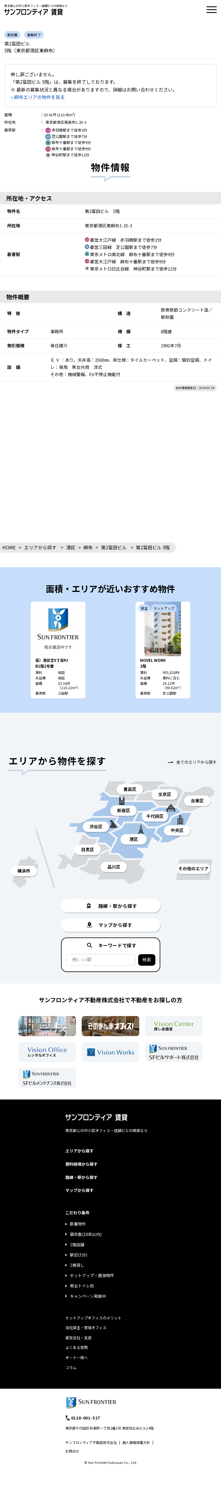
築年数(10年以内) (86, 1234)
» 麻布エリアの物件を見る (38, 97)
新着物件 (78, 1224)
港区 (70, 547)
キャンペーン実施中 (88, 1296)
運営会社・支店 (78, 1337)
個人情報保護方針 (136, 1442)
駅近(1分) (78, 1254)
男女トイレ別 (82, 1286)
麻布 (88, 547)
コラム (71, 1367)
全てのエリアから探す (196, 762)
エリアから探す (40, 547)
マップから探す (79, 1190)
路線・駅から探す (81, 1177)
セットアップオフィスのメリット (93, 1317)
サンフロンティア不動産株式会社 (91, 1442)
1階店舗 (77, 1244)
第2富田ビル (114, 547)
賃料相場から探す (81, 1164)
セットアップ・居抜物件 (92, 1275)
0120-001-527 (85, 1418)
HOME (9, 547)
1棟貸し (77, 1265)
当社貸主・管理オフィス (85, 1327)
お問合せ (72, 1451)
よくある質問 (76, 1347)
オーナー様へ (76, 1357)
